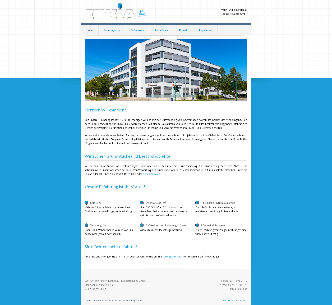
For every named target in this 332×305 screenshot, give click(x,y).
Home (89, 30)
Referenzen (137, 30)
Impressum (205, 30)
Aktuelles (161, 30)
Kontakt (183, 30)
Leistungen (112, 30)
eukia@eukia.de (151, 174)
